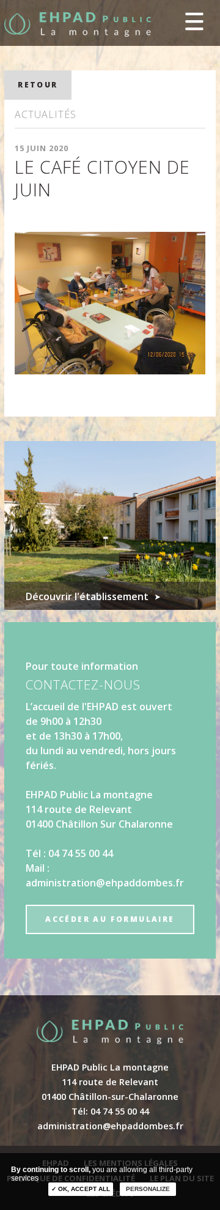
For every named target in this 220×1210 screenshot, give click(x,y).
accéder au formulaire (109, 919)
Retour (37, 85)
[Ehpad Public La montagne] (77, 24)
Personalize (148, 1189)
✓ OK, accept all (80, 1189)
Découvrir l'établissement (87, 596)
